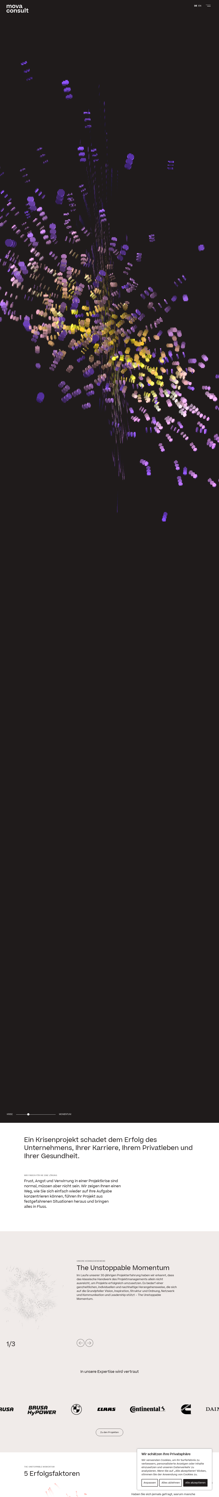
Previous (81, 1343)
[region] (174, 1469)
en (199, 5)
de (195, 5)
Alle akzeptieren (195, 1483)
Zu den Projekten (109, 1432)
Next (89, 1343)
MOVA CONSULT (17, 8)
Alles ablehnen (171, 1483)
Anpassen (150, 1483)
